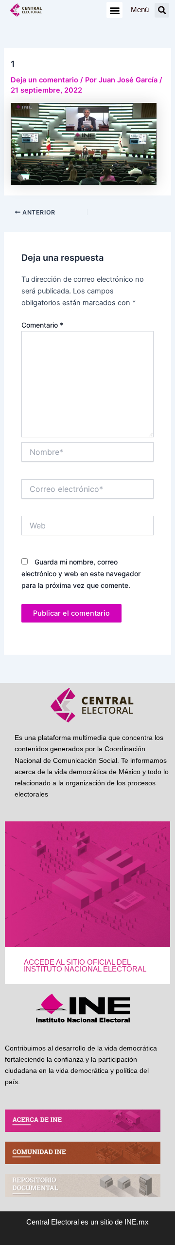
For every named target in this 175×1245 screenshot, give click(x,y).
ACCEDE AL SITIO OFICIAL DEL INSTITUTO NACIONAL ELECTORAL (85, 965)
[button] (114, 10)
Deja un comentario (44, 80)
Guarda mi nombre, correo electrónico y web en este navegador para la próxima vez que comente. (80, 573)
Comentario (42, 325)
